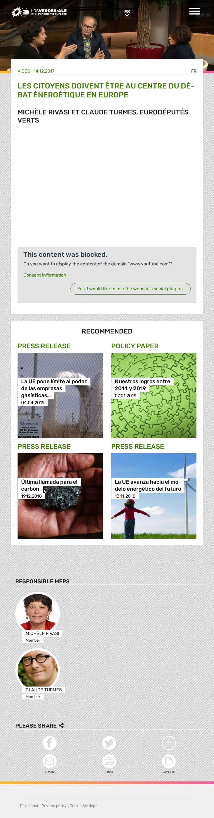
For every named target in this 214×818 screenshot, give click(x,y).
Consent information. (45, 275)
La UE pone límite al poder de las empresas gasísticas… (54, 388)
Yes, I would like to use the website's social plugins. (130, 288)
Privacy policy (54, 805)
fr (193, 71)
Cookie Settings (83, 805)
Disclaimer (29, 805)
